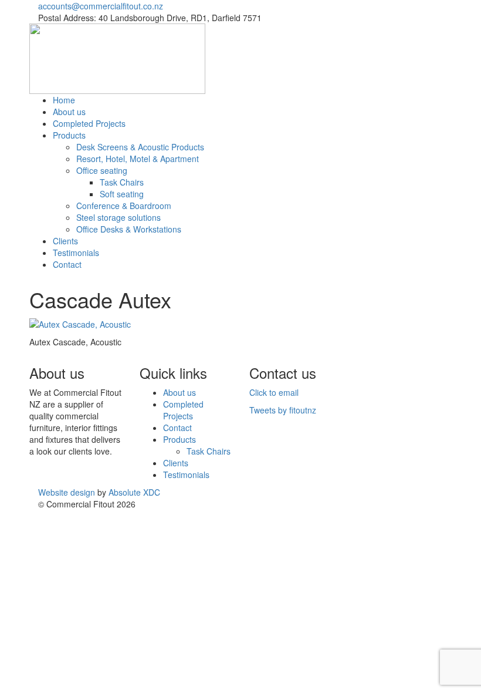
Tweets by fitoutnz (282, 410)
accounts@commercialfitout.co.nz (100, 6)
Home (64, 100)
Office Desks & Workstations (128, 229)
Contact (67, 264)
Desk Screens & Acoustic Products (140, 147)
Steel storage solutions (118, 217)
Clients (65, 241)
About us (69, 111)
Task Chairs (122, 182)
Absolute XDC (134, 492)
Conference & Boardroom (123, 205)
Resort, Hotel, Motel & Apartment (137, 158)
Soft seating (122, 194)
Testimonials (76, 252)
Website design (66, 492)
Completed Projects (89, 123)
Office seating (101, 170)
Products (69, 135)
